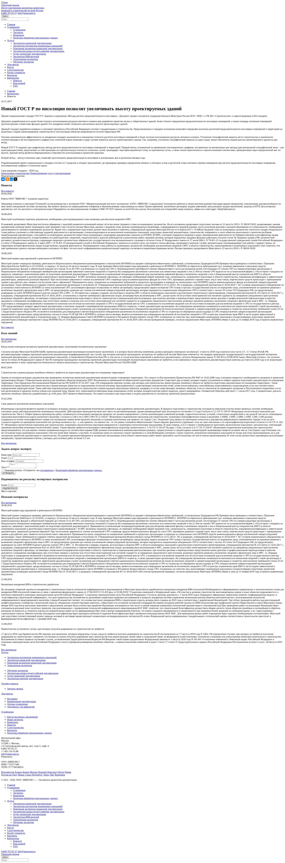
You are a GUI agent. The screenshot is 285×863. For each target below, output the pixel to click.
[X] (15, 179)
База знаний (19, 83)
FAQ (15, 86)
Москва (33, 772)
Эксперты (18, 32)
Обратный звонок (10, 5)
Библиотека (13, 78)
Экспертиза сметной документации (25, 678)
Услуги (10, 40)
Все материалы (8, 339)
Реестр (10, 67)
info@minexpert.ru (26, 13)
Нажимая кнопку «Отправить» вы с (53, 470)
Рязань (21, 775)
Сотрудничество (15, 70)
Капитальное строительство (15, 173)
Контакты (12, 75)
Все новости (7, 191)
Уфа (52, 775)
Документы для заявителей (21, 707)
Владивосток (7, 772)
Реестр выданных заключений (22, 717)
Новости (17, 80)
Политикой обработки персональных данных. (79, 470)
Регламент (12, 699)
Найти (5, 16)
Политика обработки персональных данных (35, 38)
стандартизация (62, 173)
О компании (13, 27)
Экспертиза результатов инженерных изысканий (37, 46)
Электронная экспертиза (25, 59)
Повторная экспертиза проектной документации (37, 48)
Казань (18, 772)
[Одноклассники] (7, 179)
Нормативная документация (21, 701)
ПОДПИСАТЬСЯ (9, 488)
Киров (26, 772)
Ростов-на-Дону (9, 775)
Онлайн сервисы (9, 683)
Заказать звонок (15, 688)
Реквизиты (18, 35)
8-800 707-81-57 (9, 13)
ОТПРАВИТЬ (8, 473)
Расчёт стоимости (16, 72)
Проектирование (38, 173)
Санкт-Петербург (34, 775)
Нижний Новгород (47, 772)
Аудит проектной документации (29, 54)
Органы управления (17, 704)
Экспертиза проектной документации (32, 43)
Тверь (46, 775)
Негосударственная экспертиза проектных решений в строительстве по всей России (22, 9)
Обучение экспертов (23, 62)
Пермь (68, 772)
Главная (11, 24)
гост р (51, 173)
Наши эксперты (15, 719)
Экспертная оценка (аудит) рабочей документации (38, 51)
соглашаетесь (46, 470)
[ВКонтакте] (3, 179)
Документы (13, 64)
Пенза (61, 772)
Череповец (59, 775)
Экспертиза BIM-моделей (26, 56)
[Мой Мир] (11, 179)
